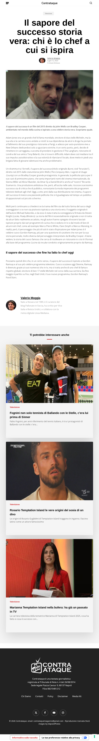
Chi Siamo (26, 696)
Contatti (39, 696)
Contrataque (49, 3)
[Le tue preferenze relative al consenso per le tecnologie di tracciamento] (94, 736)
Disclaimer (63, 696)
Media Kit (76, 696)
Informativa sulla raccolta (25, 737)
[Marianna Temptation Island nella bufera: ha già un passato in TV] (49, 585)
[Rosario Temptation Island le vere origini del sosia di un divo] (49, 488)
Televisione (48, 13)
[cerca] (90, 3)
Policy (50, 696)
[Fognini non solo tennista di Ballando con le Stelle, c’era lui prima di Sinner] (49, 391)
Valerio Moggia (53, 58)
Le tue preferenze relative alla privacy (61, 737)
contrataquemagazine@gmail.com (48, 721)
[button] (7, 3)
